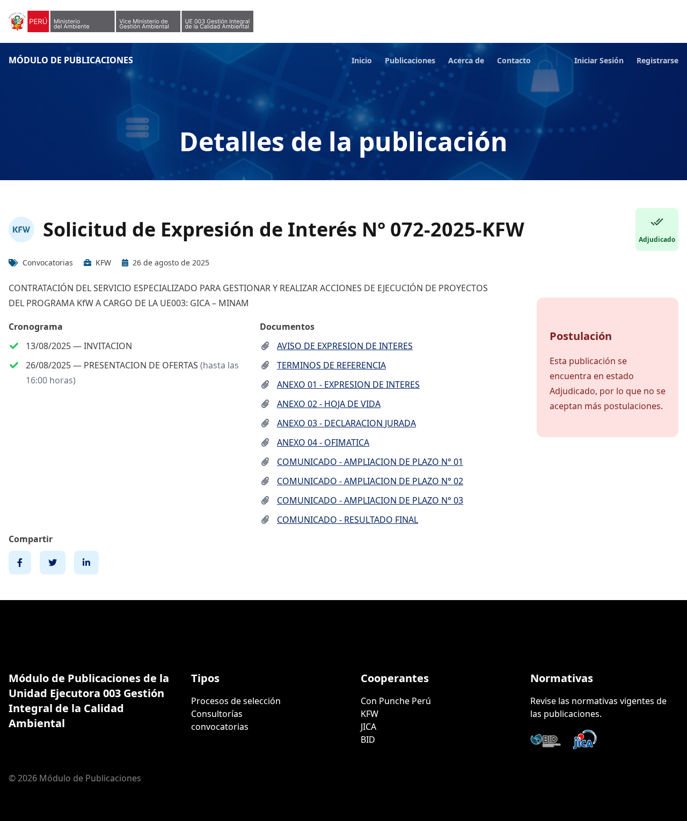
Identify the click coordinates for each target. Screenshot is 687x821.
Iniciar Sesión (599, 60)
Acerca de (466, 60)
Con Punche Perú (396, 701)
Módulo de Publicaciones (71, 60)
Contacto (514, 60)
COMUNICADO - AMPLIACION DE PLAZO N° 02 (370, 481)
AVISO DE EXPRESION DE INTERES (345, 346)
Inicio (362, 60)
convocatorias (220, 727)
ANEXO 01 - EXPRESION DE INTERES (348, 384)
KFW (369, 714)
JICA (368, 727)
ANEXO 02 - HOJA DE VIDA (329, 404)
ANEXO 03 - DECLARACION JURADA (346, 423)
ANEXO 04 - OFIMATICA (323, 442)
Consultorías (217, 714)
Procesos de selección (236, 701)
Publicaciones (410, 60)
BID (368, 739)
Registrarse (657, 60)
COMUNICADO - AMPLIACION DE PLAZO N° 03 (370, 500)
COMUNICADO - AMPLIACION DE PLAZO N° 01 (370, 462)
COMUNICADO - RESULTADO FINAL (347, 520)
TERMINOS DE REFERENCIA (331, 365)
